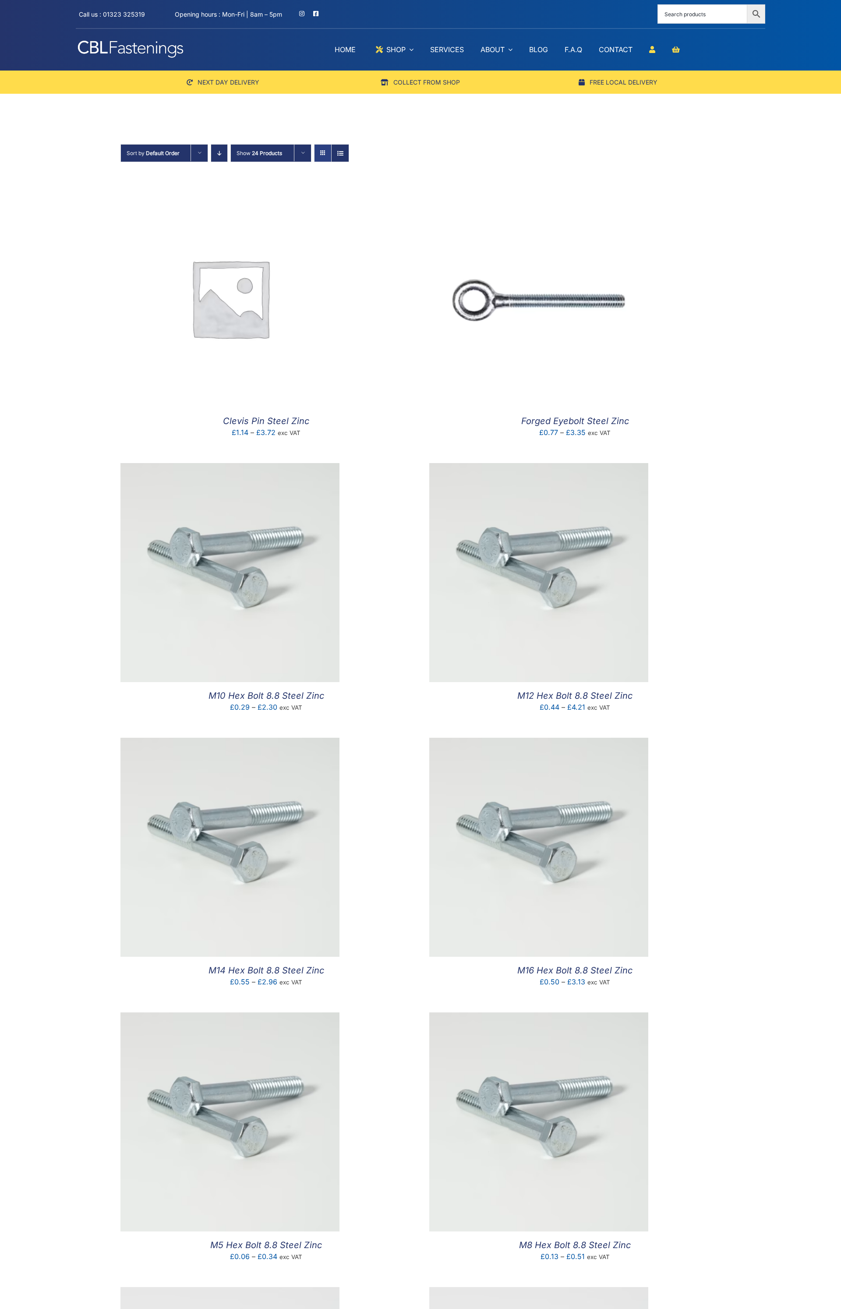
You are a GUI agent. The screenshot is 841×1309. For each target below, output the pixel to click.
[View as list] (340, 153)
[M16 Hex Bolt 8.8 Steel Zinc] (538, 743)
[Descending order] (219, 153)
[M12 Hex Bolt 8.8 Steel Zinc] (538, 469)
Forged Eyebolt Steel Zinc (575, 421)
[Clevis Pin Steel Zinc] (229, 194)
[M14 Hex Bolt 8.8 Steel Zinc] (229, 743)
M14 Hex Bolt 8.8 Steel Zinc (266, 970)
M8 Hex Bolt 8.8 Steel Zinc (575, 1245)
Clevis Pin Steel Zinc (266, 421)
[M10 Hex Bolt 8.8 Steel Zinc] (229, 469)
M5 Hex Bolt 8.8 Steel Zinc (266, 1245)
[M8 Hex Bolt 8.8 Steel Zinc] (538, 1018)
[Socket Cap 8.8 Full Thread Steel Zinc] (538, 1293)
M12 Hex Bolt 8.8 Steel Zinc (575, 695)
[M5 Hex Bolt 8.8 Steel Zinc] (229, 1018)
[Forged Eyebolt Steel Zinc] (538, 194)
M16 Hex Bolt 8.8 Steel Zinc (575, 970)
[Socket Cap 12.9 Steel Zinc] (229, 1293)
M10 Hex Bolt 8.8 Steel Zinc (266, 695)
